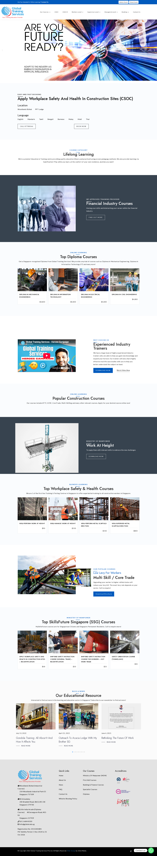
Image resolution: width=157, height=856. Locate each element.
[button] (2, 50)
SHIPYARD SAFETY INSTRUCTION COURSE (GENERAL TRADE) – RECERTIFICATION (62, 659)
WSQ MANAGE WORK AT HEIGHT (63, 523)
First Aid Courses (89, 780)
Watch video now (123, 370)
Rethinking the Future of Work (117, 738)
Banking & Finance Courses (93, 785)
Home (61, 775)
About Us (62, 780)
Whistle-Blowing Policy (68, 799)
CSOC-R (65, 12)
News (61, 785)
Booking (124, 12)
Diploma (86, 794)
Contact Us (136, 12)
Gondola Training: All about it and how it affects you (34, 740)
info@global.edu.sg (27, 824)
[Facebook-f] (131, 851)
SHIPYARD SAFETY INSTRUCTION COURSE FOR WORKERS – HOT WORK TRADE (93, 659)
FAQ (60, 789)
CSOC (56, 12)
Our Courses (44, 12)
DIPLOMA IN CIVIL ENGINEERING (124, 294)
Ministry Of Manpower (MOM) (95, 775)
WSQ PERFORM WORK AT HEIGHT (32, 523)
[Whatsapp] (151, 850)
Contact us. (45, 2)
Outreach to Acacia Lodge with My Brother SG (78, 740)
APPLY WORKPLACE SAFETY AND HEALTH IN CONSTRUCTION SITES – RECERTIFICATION (32, 659)
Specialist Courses (90, 789)
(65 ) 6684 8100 (26, 821)
